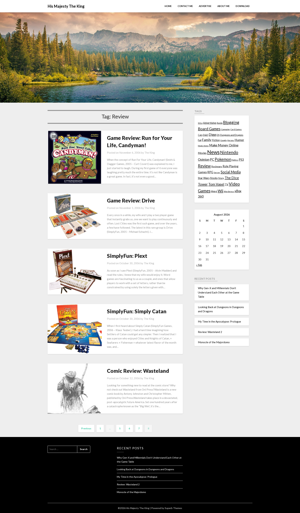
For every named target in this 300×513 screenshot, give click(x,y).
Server (217, 172)
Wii (220, 191)
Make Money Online (223, 145)
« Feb (199, 265)
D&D (205, 134)
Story (221, 178)
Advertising (209, 122)
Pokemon (223, 159)
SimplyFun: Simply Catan (136, 311)
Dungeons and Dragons (231, 135)
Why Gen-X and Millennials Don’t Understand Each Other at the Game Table (218, 292)
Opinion (203, 159)
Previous (86, 428)
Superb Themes (173, 508)
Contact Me (185, 6)
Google (223, 140)
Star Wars (204, 178)
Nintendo (229, 152)
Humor (239, 140)
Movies (202, 152)
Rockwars (216, 166)
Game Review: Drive (131, 200)
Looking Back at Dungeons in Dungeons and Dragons (145, 469)
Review (204, 165)
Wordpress (229, 191)
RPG (210, 172)
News (213, 152)
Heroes (230, 140)
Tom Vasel (216, 184)
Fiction (216, 140)
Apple (219, 123)
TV (226, 184)
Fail (199, 140)
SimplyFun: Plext (127, 256)
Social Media (231, 172)
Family (206, 140)
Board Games (209, 128)
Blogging (231, 122)
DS (218, 135)
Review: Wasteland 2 (210, 331)
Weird (214, 191)
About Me (223, 6)
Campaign (225, 129)
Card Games (236, 129)
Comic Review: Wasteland (138, 371)
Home (168, 6)
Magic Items (203, 146)
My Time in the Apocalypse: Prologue (219, 321)
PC (212, 159)
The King (149, 152)
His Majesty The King (66, 6)
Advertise (205, 6)
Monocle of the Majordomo (214, 342)
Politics (235, 160)
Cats (200, 135)
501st (200, 123)
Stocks (214, 178)
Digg (212, 135)
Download (243, 6)
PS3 (241, 159)
